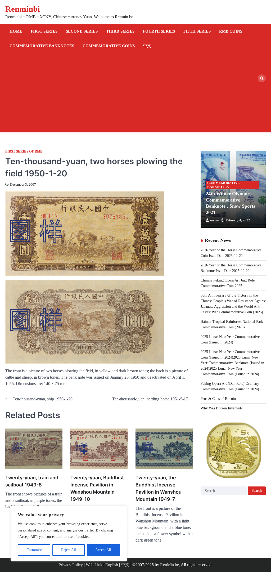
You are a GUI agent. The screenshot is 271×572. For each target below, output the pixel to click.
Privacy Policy (70, 564)
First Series (44, 31)
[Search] (262, 78)
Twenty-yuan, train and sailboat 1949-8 (31, 481)
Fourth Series (159, 31)
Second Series (82, 31)
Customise (34, 550)
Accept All (103, 550)
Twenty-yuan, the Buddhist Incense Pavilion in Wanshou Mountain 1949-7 (159, 488)
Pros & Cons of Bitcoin (218, 399)
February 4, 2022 (238, 220)
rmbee (214, 220)
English (111, 564)
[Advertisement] (131, 93)
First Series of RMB (24, 151)
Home (16, 31)
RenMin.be (169, 564)
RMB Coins (230, 31)
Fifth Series (197, 31)
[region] (69, 533)
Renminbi (22, 9)
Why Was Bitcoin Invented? (221, 408)
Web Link (94, 564)
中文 (147, 46)
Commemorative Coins (109, 46)
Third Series (120, 31)
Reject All (68, 550)
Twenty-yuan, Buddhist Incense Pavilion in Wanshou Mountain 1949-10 (97, 488)
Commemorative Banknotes (42, 46)
